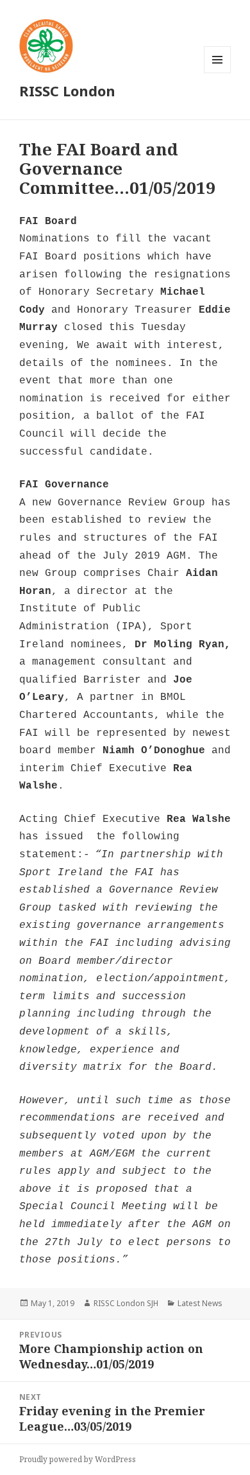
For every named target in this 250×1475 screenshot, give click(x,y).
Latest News (200, 1303)
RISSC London (67, 90)
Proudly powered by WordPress (77, 1459)
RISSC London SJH (126, 1303)
